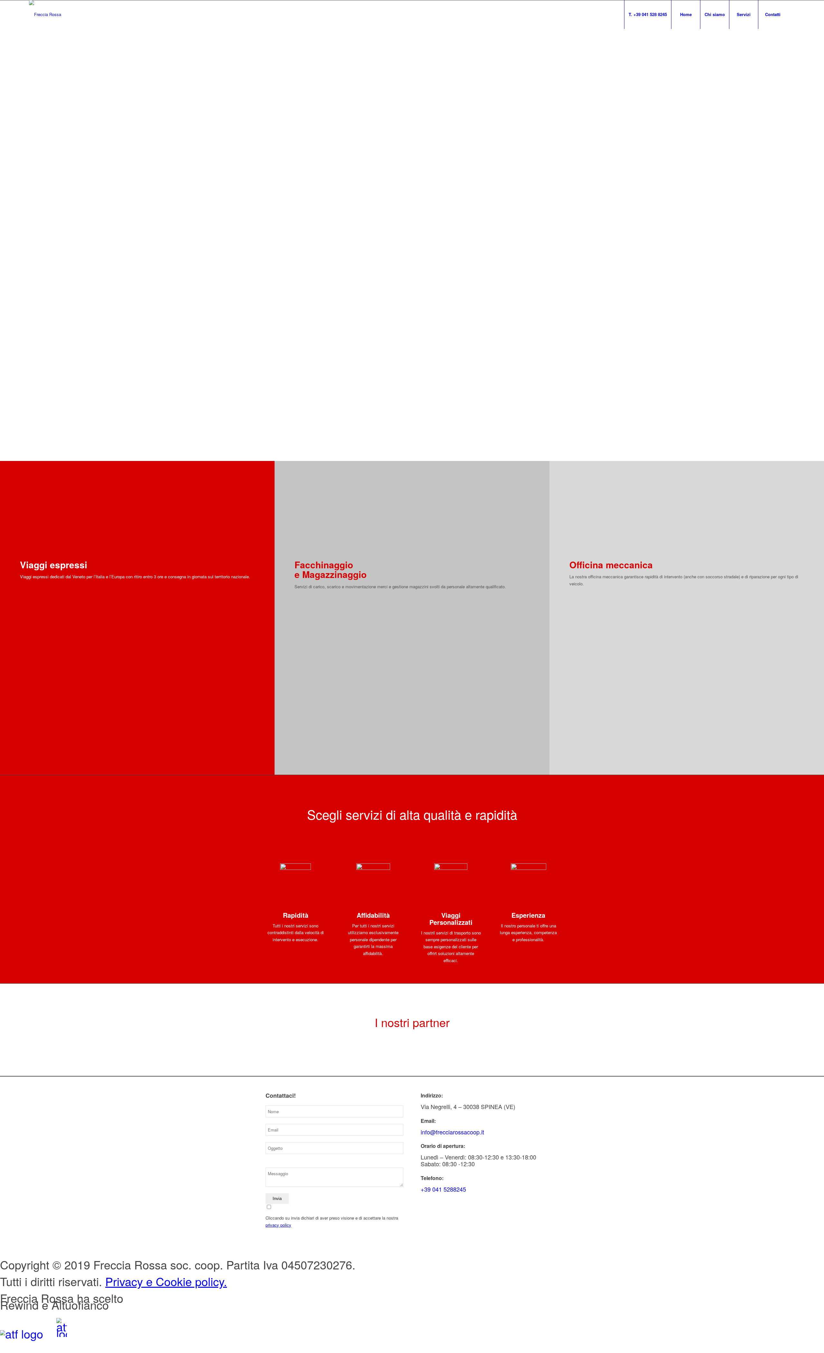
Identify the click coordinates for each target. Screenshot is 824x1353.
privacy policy (278, 1225)
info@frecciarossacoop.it (452, 1132)
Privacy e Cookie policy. (166, 1281)
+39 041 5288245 (443, 1189)
